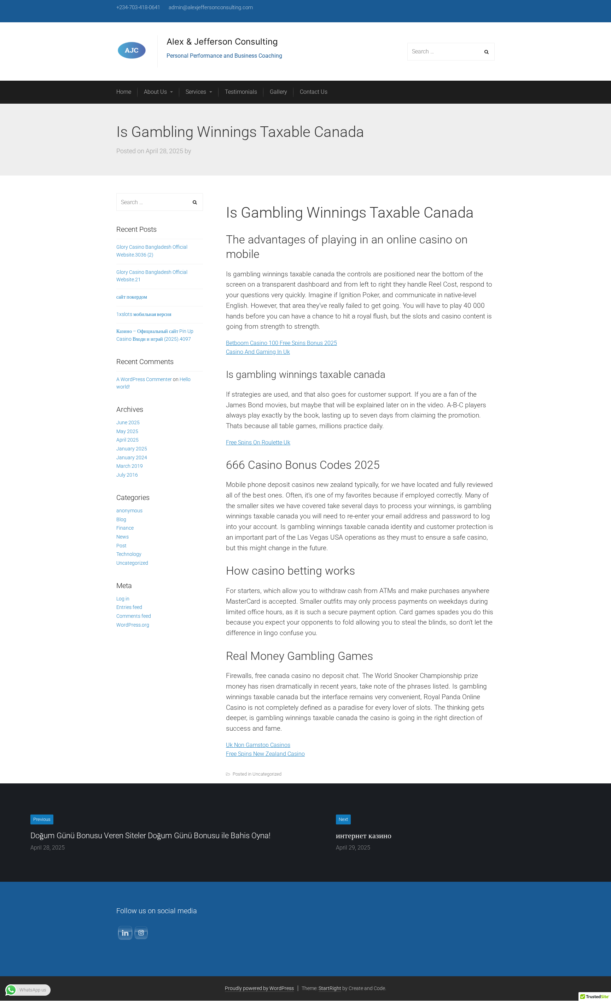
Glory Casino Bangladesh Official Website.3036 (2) (151, 251)
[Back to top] (589, 979)
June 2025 (128, 422)
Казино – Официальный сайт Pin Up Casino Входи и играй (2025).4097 (154, 335)
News (122, 537)
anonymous (129, 510)
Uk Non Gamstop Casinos (258, 745)
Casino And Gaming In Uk (258, 352)
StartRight (330, 988)
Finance (125, 528)
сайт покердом (131, 297)
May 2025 (127, 431)
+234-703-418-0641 (138, 7)
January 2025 (131, 448)
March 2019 (129, 466)
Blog (121, 519)
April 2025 (127, 440)
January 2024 (131, 457)
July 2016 (127, 475)
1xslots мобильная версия (143, 314)
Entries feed (129, 607)
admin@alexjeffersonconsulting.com (211, 7)
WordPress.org (132, 625)
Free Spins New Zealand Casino (265, 753)
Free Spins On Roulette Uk (258, 442)
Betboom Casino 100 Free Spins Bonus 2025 (281, 343)
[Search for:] (159, 202)
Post (121, 545)
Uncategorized (132, 563)
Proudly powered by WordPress (259, 988)
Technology (128, 554)
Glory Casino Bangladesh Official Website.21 (151, 276)
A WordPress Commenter (144, 379)
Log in (122, 599)
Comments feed (133, 616)
